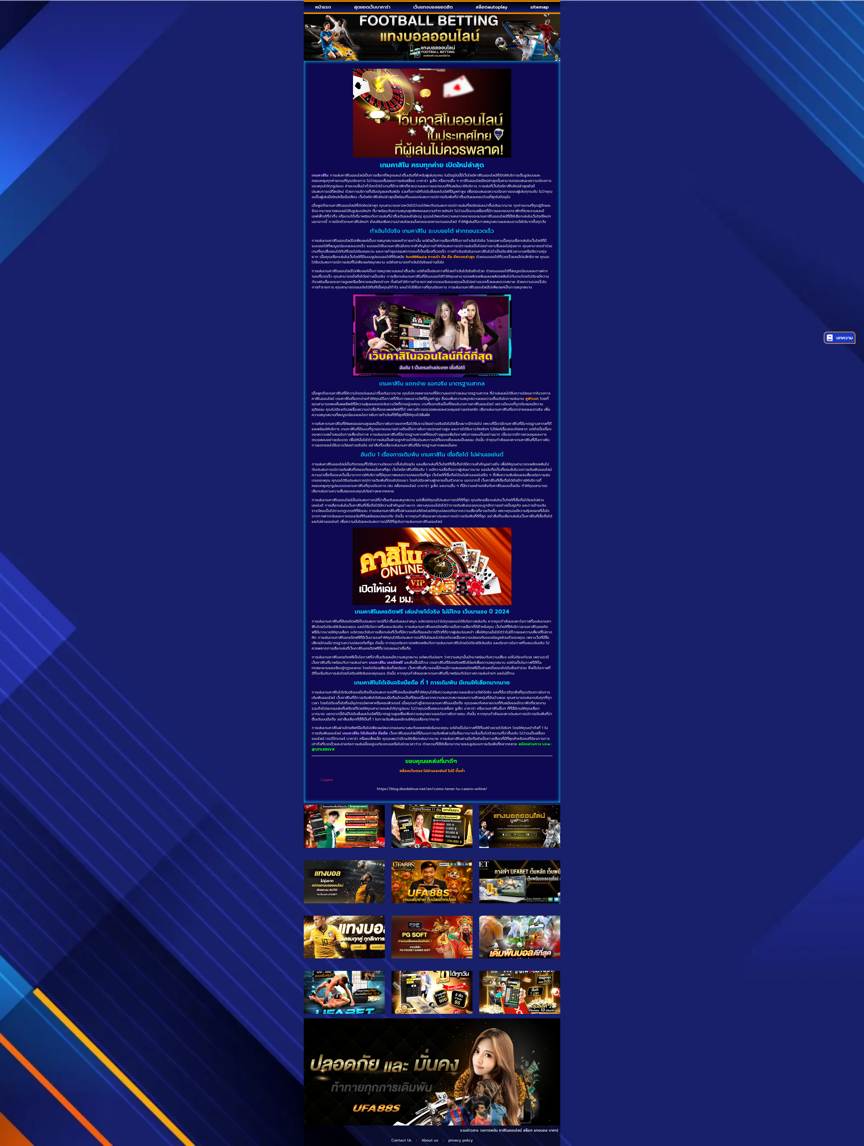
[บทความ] (829, 338)
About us (430, 1140)
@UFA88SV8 (323, 749)
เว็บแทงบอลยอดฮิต (433, 7)
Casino (327, 780)
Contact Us (401, 1140)
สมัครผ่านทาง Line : (535, 744)
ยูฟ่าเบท (532, 398)
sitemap (539, 7)
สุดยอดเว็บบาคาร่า (372, 7)
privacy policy (460, 1140)
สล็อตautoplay (491, 7)
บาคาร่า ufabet (500, 1130)
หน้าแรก (323, 7)
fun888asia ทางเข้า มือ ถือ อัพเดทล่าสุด (440, 257)
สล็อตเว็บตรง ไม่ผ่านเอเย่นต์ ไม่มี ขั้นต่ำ (432, 771)
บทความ (844, 337)
